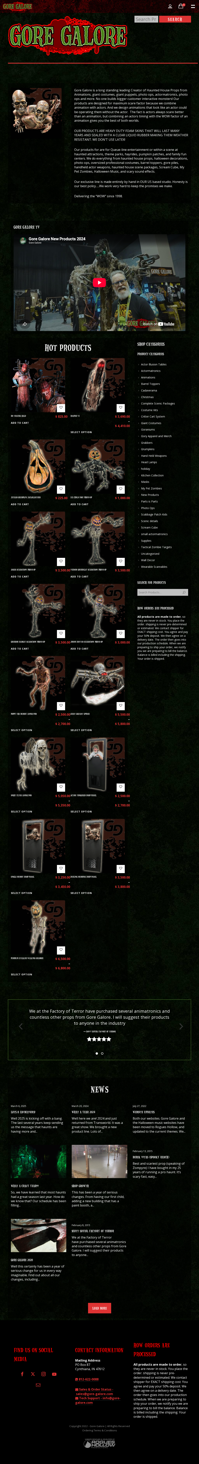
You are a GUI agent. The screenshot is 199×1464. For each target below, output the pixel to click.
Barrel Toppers (150, 384)
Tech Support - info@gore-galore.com (97, 1400)
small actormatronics (154, 534)
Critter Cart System (153, 416)
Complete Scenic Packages (158, 403)
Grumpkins (147, 449)
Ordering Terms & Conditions (99, 1430)
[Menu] (192, 6)
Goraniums (148, 429)
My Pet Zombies (151, 488)
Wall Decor (148, 560)
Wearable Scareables (154, 567)
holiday (145, 469)
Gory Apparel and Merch (156, 436)
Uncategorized (150, 554)
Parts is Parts (149, 501)
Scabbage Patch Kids (154, 514)
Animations (148, 377)
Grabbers (147, 443)
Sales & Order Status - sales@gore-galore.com (94, 1391)
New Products (150, 495)
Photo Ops (148, 508)
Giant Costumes (151, 423)
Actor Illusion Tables (154, 364)
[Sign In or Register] (170, 6)
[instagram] (43, 1375)
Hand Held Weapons (154, 456)
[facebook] (22, 1375)
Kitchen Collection (152, 475)
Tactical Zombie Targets (156, 547)
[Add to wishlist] (61, 408)
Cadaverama (149, 390)
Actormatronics (151, 371)
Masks (145, 482)
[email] (38, 1386)
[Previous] (19, 1026)
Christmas (147, 397)
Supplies (146, 540)
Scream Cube (149, 527)
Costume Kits (149, 410)
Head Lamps (149, 462)
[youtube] (54, 1376)
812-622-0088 (88, 1379)
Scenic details (149, 521)
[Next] (179, 1026)
